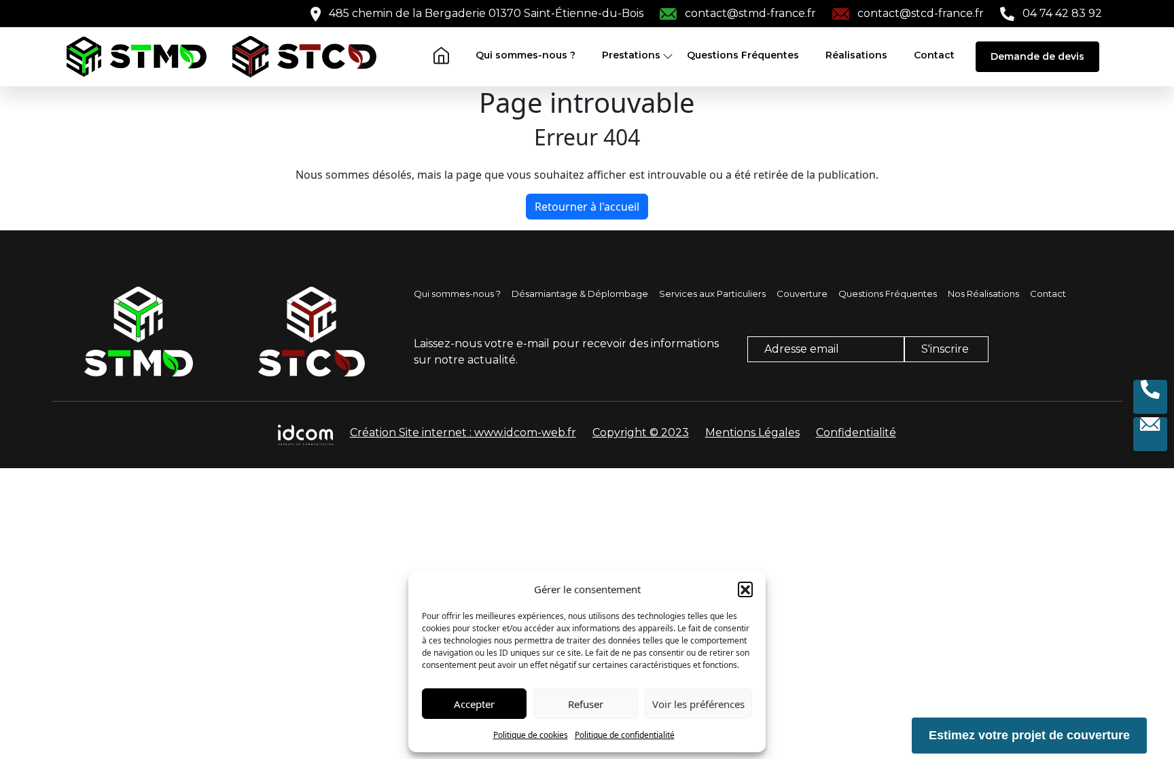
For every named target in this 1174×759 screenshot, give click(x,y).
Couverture (802, 293)
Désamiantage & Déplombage (580, 293)
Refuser (585, 704)
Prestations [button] (631, 55)
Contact (934, 55)
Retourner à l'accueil (587, 206)
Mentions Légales (752, 432)
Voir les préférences (698, 704)
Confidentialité (856, 432)
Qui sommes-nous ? (525, 55)
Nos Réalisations (983, 293)
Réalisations (856, 55)
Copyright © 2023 (640, 432)
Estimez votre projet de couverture (1029, 735)
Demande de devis (1037, 56)
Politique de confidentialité (625, 735)
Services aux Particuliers (712, 293)
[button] (745, 589)
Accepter (474, 704)
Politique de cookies (530, 735)
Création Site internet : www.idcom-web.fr (463, 432)
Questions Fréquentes (743, 55)
